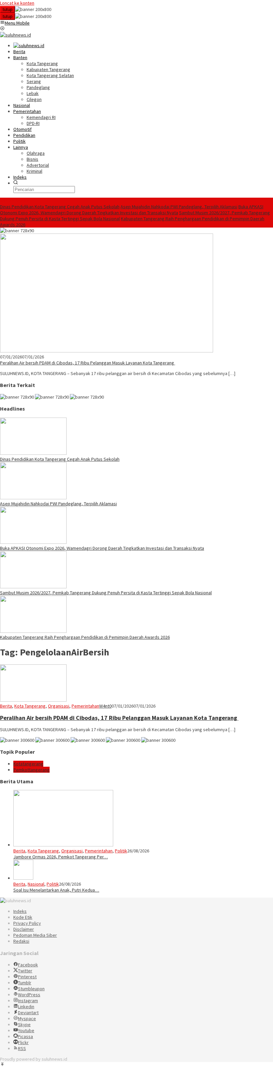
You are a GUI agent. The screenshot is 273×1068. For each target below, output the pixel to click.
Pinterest (27, 977)
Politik (121, 851)
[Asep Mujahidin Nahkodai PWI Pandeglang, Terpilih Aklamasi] (33, 498)
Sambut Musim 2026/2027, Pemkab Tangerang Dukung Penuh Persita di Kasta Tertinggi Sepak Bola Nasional (106, 593)
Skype (24, 1024)
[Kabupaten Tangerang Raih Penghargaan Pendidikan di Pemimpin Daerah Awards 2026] (33, 631)
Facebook (28, 965)
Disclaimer (23, 929)
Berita (6, 706)
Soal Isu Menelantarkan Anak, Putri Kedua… (56, 890)
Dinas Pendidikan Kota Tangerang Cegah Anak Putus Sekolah (60, 207)
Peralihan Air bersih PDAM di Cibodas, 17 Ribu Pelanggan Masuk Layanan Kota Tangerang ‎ (87, 363)
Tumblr (24, 983)
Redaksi (21, 941)
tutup (7, 9)
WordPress (29, 995)
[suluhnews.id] (15, 35)
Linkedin (26, 1007)
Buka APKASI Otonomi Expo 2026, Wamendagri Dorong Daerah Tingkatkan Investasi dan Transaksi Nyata (131, 210)
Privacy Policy (27, 923)
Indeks (20, 911)
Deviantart (28, 1013)
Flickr (23, 1042)
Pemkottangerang (31, 770)
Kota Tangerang (30, 706)
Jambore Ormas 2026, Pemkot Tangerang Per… (60, 857)
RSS (22, 1048)
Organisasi (58, 706)
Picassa (25, 1036)
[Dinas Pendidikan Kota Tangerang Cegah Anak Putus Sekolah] (33, 453)
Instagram (28, 1001)
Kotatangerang (28, 764)
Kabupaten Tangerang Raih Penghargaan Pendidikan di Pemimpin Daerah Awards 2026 (85, 637)
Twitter (25, 971)
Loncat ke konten (17, 3)
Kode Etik (22, 917)
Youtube (26, 1030)
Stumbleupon (31, 989)
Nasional (36, 884)
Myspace (27, 1018)
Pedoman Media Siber (35, 935)
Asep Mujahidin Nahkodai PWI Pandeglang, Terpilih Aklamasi (179, 207)
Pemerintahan (85, 706)
